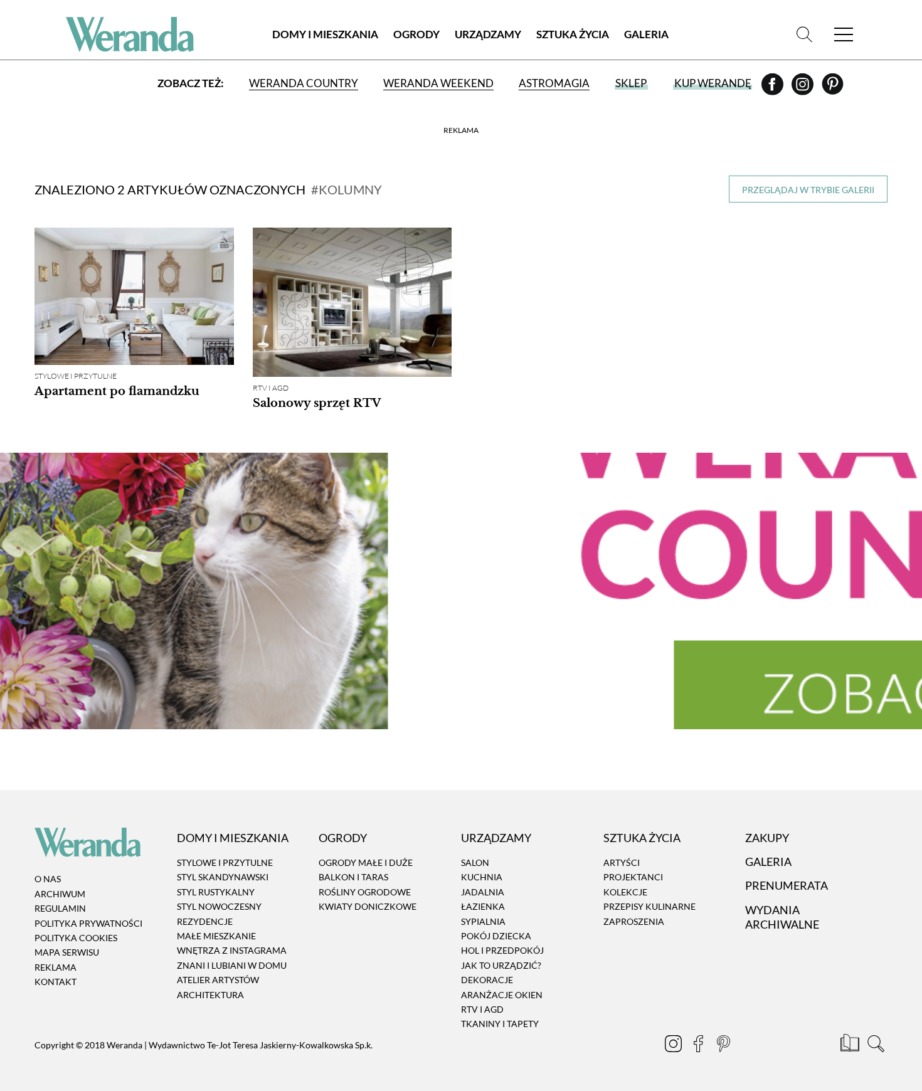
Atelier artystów (218, 979)
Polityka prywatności (88, 923)
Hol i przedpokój (502, 951)
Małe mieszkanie (216, 935)
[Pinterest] (833, 88)
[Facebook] (773, 88)
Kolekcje (625, 892)
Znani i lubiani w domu (232, 965)
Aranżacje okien (502, 994)
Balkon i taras (353, 877)
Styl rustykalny (216, 892)
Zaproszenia (633, 921)
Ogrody (416, 34)
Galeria (646, 34)
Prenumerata (786, 886)
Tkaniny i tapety (500, 1024)
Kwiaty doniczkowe (367, 906)
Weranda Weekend (438, 83)
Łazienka (483, 906)
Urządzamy (488, 34)
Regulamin (60, 908)
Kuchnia (481, 877)
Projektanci (633, 877)
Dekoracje (487, 979)
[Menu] (843, 34)
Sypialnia (483, 921)
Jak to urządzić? (501, 965)
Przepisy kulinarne (649, 906)
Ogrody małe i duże (366, 862)
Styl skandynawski (222, 877)
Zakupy (767, 838)
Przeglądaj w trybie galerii (808, 189)
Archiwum (59, 893)
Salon (475, 862)
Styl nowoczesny (219, 906)
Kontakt (55, 981)
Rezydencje (205, 921)
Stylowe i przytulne (75, 376)
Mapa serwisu (66, 952)
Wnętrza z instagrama (232, 951)
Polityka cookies (75, 937)
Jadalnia (482, 892)
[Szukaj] (804, 34)
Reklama (55, 967)
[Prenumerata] (850, 1045)
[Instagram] (803, 88)
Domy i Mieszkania (325, 34)
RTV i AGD (271, 388)
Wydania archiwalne (782, 917)
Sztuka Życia (572, 34)
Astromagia (554, 83)
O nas (47, 879)
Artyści (621, 862)
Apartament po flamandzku (116, 391)
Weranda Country (303, 83)
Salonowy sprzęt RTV (317, 403)
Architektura (210, 994)
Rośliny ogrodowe (365, 892)
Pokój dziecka (496, 935)
